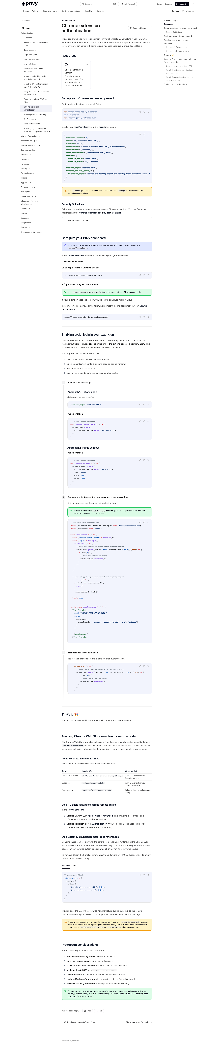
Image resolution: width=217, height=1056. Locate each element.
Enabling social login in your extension (176, 41)
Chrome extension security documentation (100, 213)
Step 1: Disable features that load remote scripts (179, 71)
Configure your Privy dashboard (178, 36)
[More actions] (150, 28)
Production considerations (175, 84)
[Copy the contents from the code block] (144, 111)
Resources (168, 24)
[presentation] (107, 157)
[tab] (66, 865)
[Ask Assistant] (148, 111)
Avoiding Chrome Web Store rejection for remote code (180, 60)
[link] (76, 75)
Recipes (175, 11)
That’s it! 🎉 (169, 55)
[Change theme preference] (193, 4)
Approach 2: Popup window (177, 51)
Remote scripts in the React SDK (179, 66)
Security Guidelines (174, 32)
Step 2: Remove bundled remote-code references (180, 78)
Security (100, 11)
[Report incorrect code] (140, 111)
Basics (26, 11)
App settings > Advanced (100, 816)
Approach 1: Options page (176, 47)
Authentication (99, 824)
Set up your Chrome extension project (180, 28)
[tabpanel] (107, 889)
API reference (188, 11)
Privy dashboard (76, 255)
